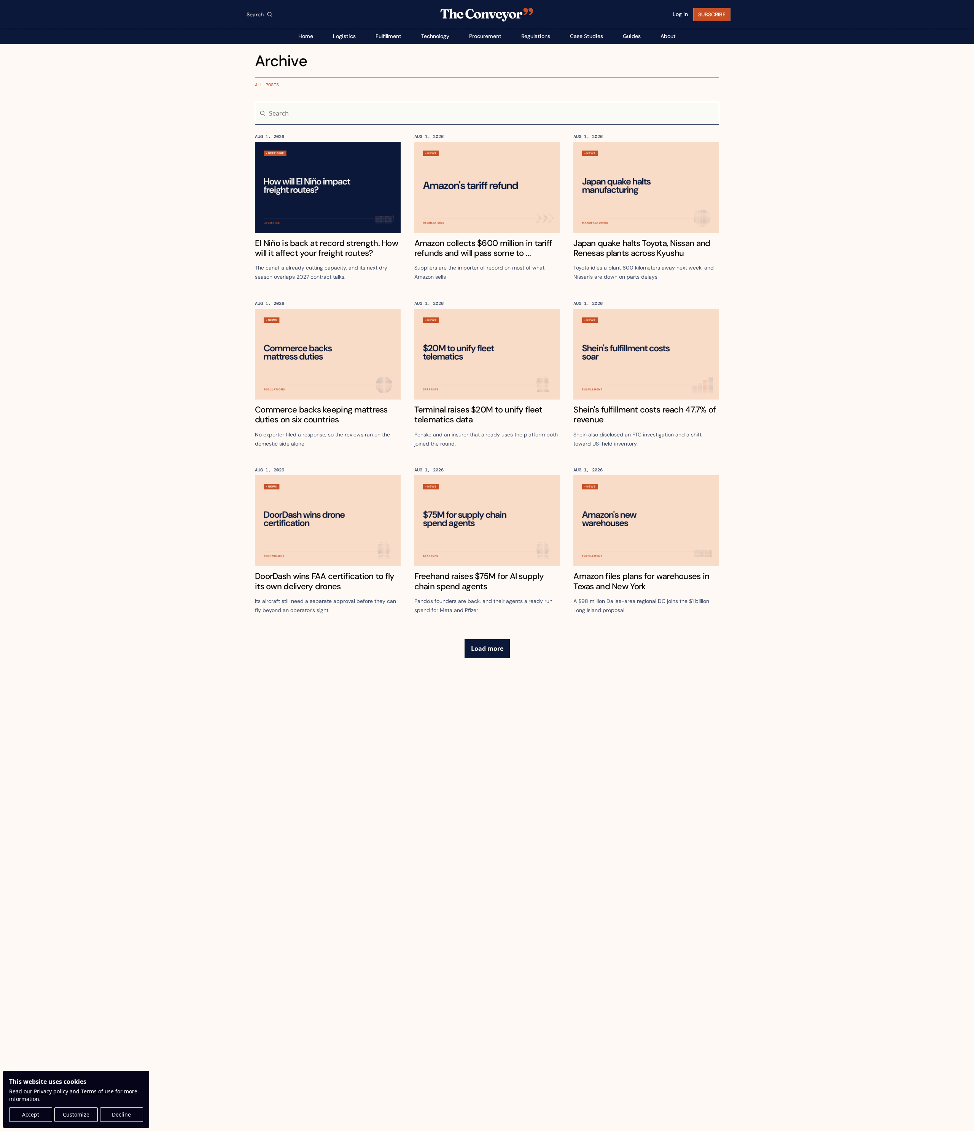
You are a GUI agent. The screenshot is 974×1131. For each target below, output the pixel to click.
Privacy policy (51, 1091)
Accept (30, 1114)
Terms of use (97, 1091)
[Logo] (487, 14)
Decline (121, 1114)
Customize (76, 1114)
